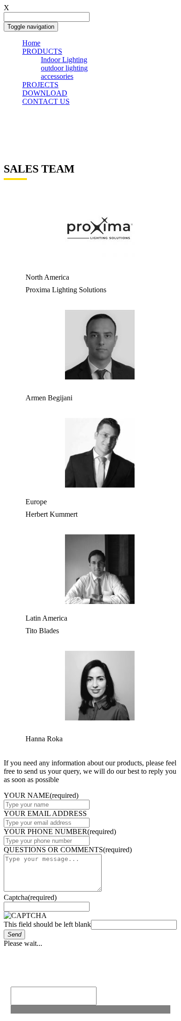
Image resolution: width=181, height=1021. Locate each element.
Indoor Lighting (64, 60)
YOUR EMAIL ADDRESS (45, 813)
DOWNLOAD (44, 93)
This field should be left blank (47, 924)
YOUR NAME (41, 795)
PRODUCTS (42, 51)
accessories (57, 76)
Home (31, 43)
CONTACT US (46, 101)
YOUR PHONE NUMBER (60, 831)
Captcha (30, 897)
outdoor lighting (64, 68)
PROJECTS (40, 85)
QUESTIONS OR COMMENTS (68, 850)
